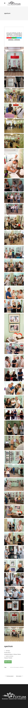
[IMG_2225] (14, 484)
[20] (14, 306)
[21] (14, 328)
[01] (14, 61)
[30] (14, 605)
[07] (14, 209)
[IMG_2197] (14, 457)
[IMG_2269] (14, 593)
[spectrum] (14, 36)
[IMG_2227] (14, 498)
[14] (14, 634)
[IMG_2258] (14, 538)
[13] (14, 237)
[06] (14, 197)
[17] (14, 265)
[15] (14, 252)
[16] (14, 163)
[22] (14, 552)
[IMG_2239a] (14, 511)
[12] (14, 222)
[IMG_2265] (14, 566)
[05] (14, 185)
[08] (14, 125)
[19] (14, 292)
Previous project (10, 676)
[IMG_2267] (14, 579)
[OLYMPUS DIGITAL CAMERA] (14, 427)
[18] (14, 279)
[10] (14, 110)
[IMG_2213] (14, 471)
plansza (8, 661)
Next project (18, 676)
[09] (14, 141)
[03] (14, 82)
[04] (14, 348)
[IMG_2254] (14, 525)
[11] (14, 95)
